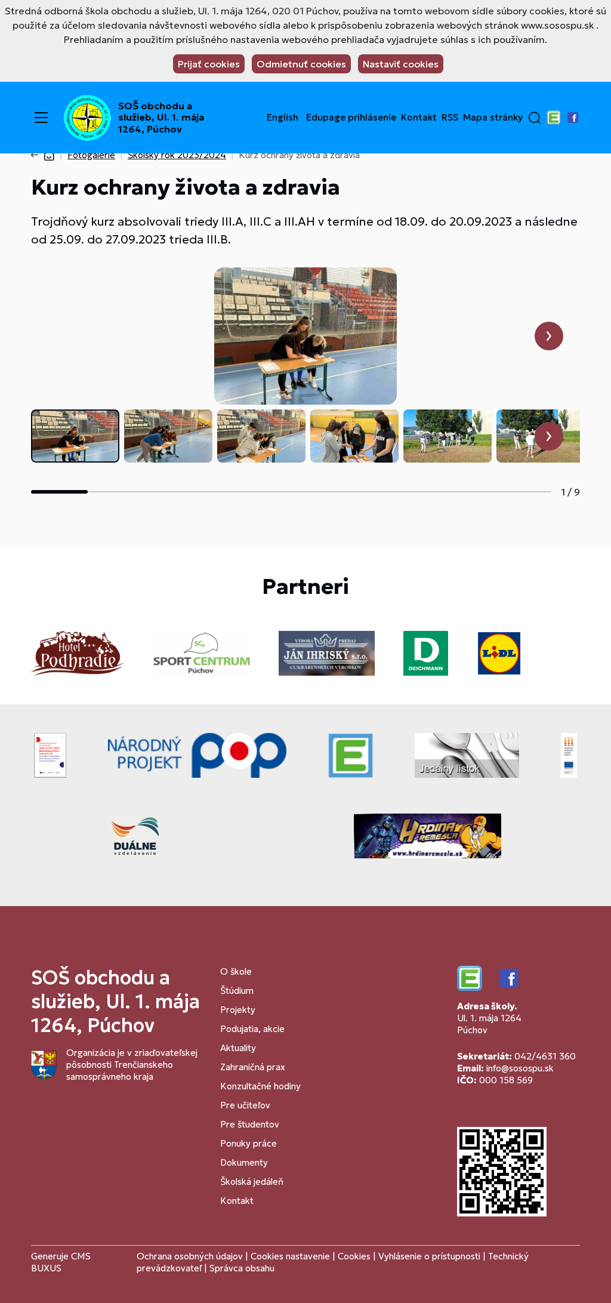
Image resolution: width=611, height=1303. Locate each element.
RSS (450, 117)
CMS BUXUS (61, 1262)
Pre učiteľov (245, 1105)
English (282, 117)
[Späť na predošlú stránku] (37, 155)
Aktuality (238, 1048)
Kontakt (419, 117)
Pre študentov (249, 1124)
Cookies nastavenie (290, 1256)
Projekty (237, 1009)
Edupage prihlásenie (351, 117)
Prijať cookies (209, 64)
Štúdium (237, 990)
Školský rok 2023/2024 (177, 155)
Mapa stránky (493, 117)
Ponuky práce (248, 1143)
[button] (534, 117)
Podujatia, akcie (252, 1028)
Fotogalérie (91, 155)
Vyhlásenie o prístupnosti (429, 1256)
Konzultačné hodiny (260, 1086)
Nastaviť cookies (401, 64)
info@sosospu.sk (520, 1068)
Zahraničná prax (252, 1067)
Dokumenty (244, 1162)
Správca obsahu (241, 1268)
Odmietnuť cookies (301, 64)
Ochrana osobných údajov (190, 1256)
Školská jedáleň (251, 1181)
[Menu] (41, 117)
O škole (236, 971)
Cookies (355, 1256)
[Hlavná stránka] (49, 155)
